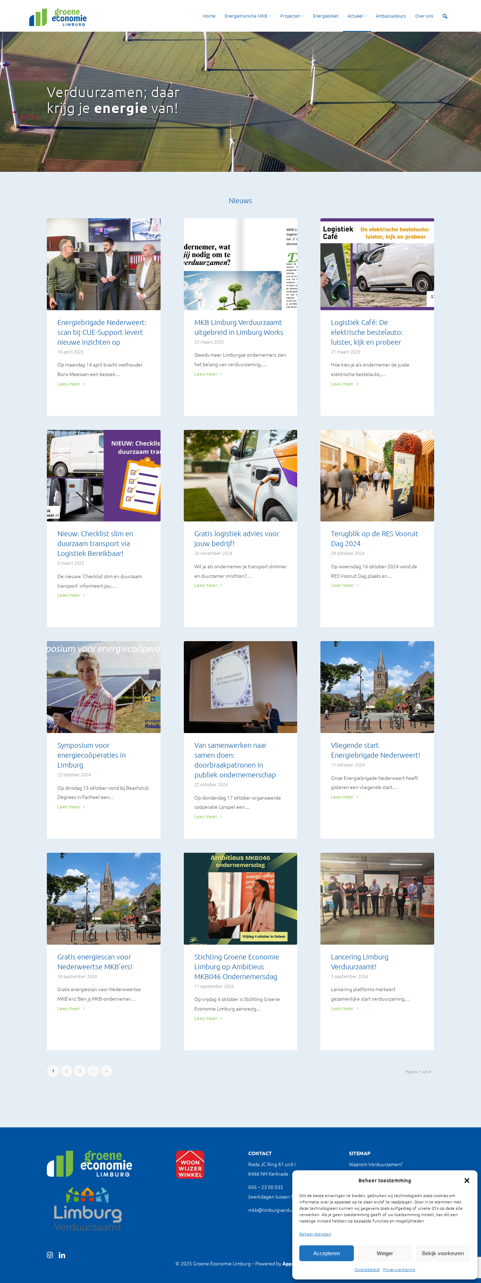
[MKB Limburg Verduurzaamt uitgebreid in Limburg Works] (241, 264)
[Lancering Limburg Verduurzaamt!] (377, 899)
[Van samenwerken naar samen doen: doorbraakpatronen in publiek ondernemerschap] (241, 687)
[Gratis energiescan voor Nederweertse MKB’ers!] (104, 899)
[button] (466, 1180)
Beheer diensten (315, 1234)
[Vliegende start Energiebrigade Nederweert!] (377, 687)
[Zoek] (445, 15)
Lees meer (68, 383)
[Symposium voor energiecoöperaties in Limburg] (104, 687)
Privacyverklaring (399, 1269)
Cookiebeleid (367, 1269)
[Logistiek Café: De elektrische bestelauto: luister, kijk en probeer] (377, 264)
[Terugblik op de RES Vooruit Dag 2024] (377, 476)
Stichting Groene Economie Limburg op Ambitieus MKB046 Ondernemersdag (236, 966)
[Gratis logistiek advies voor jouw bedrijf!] (241, 476)
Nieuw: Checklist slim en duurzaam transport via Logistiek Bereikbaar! (95, 543)
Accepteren (326, 1253)
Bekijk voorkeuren (443, 1253)
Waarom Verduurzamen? (375, 1164)
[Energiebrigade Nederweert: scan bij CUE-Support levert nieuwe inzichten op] (104, 264)
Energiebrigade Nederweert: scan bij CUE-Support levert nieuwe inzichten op (101, 332)
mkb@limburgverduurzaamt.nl (281, 1209)
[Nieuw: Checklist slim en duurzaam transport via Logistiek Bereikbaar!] (104, 476)
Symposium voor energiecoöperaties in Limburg (91, 755)
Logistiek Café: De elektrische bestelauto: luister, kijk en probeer (367, 332)
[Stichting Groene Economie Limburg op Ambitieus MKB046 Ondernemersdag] (241, 899)
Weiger (385, 1253)
